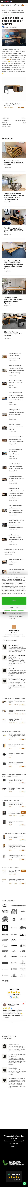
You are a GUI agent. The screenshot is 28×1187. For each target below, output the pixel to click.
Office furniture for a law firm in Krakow (16, 561)
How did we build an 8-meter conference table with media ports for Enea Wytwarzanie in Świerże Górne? (13, 264)
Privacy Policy (14, 610)
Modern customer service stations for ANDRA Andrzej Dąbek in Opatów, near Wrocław (16, 523)
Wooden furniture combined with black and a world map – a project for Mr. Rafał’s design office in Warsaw (16, 493)
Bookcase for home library (20, 120)
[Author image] (3, 27)
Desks (22, 10)
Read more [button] (6, 1017)
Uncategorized (16, 10)
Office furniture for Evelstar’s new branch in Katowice (13, 334)
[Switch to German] (5, 2)
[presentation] (14, 150)
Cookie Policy (7, 610)
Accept (14, 600)
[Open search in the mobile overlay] (10, 5)
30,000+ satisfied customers (17, 679)
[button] (14, 1176)
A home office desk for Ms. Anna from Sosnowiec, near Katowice (15, 452)
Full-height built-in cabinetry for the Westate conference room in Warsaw (13, 300)
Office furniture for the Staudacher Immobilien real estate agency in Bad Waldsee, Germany (14, 196)
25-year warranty (13, 645)
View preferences (14, 607)
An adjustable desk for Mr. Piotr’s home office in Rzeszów (16, 478)
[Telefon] (22, 1)
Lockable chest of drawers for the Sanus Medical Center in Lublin (16, 466)
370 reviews (17, 995)
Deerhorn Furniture (6, 10)
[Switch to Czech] (11, 2)
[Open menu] (26, 5)
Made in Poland (13, 669)
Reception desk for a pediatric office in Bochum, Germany (14, 162)
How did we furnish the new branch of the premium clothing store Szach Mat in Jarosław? (16, 509)
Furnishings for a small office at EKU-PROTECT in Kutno (13, 230)
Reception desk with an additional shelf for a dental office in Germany (16, 439)
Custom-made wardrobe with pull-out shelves (16, 571)
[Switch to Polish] (2, 2)
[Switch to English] (8, 2)
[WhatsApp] (24, 1183)
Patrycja (6, 27)
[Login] (18, 5)
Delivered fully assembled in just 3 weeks (16, 656)
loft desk (8, 59)
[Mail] (25, 1)
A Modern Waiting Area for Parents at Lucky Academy (14, 551)
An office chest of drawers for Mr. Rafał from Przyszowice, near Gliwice (16, 538)
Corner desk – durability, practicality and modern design (6, 122)
